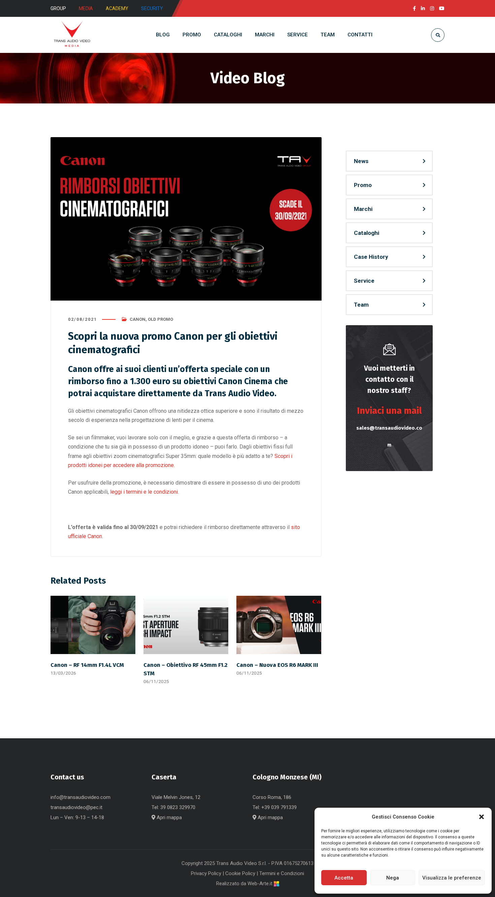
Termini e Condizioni (281, 873)
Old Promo (160, 319)
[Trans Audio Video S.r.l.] (72, 35)
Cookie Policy (240, 873)
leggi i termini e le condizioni (144, 492)
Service (364, 280)
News (361, 161)
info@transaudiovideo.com (80, 797)
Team (361, 304)
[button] (481, 816)
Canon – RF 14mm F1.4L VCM (87, 664)
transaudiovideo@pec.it (76, 807)
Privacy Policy (206, 873)
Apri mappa (168, 817)
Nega (392, 878)
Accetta (343, 878)
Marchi (363, 209)
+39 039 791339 (279, 807)
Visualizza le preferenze (451, 878)
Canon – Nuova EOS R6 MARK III (277, 664)
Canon (137, 319)
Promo (363, 185)
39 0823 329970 (177, 807)
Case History (371, 256)
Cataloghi (366, 232)
